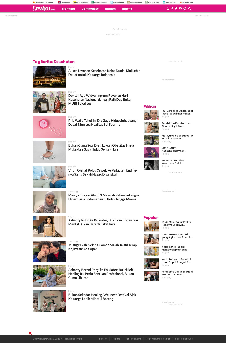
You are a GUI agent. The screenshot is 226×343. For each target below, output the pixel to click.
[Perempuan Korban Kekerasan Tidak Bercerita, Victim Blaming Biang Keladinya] (151, 165)
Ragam (110, 9)
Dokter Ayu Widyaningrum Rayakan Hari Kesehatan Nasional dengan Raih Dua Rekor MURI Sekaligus (100, 99)
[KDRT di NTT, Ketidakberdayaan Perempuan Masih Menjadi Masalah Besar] (151, 152)
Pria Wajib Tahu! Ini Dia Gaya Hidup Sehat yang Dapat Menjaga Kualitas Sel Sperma (102, 122)
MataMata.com (82, 2)
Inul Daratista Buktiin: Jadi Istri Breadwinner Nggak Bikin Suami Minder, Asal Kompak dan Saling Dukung (177, 112)
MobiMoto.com (136, 2)
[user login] (168, 9)
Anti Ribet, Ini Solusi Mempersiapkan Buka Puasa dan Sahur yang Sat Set (177, 248)
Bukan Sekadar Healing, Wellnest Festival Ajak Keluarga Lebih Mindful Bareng (102, 297)
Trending (68, 9)
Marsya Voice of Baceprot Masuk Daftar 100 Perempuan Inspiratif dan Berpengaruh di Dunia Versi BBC (177, 137)
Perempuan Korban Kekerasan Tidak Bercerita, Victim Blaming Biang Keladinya (177, 162)
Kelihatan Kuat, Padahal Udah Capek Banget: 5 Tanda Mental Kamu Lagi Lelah (176, 261)
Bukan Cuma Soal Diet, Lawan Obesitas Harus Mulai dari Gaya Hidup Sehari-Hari (101, 147)
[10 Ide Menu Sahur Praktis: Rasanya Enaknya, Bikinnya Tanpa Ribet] (151, 226)
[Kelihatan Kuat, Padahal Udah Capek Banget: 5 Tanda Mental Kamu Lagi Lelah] (151, 263)
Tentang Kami (133, 338)
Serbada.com (187, 2)
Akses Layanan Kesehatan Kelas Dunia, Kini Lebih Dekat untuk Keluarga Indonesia (104, 73)
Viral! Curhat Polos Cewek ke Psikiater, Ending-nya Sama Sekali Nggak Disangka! (102, 172)
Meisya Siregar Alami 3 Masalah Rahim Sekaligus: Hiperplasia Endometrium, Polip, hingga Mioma (104, 197)
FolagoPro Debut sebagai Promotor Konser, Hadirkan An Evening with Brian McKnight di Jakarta (177, 273)
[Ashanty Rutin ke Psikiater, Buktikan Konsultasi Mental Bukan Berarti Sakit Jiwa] (49, 226)
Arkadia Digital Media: (44, 2)
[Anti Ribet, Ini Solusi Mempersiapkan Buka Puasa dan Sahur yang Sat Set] (151, 251)
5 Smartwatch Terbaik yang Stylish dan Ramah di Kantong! (177, 236)
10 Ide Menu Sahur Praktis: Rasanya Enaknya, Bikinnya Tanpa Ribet (177, 223)
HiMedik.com (171, 2)
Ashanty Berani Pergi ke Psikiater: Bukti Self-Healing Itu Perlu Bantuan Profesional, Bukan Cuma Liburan (101, 274)
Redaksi (116, 338)
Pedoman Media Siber (158, 338)
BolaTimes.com (100, 2)
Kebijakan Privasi (184, 338)
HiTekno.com (118, 2)
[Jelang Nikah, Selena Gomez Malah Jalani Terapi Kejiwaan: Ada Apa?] (49, 251)
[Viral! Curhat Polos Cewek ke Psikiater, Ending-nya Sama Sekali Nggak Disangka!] (49, 177)
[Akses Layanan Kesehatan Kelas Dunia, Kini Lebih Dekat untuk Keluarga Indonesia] (49, 77)
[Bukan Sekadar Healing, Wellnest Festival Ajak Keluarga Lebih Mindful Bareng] (49, 301)
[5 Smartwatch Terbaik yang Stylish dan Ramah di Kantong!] (151, 239)
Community (90, 9)
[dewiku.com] (45, 8)
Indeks (127, 9)
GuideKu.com (153, 2)
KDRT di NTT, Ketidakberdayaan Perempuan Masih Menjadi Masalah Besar (177, 149)
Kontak (103, 338)
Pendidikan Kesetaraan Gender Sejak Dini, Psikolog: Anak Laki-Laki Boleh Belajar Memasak (176, 125)
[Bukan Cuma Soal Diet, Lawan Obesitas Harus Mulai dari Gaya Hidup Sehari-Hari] (49, 152)
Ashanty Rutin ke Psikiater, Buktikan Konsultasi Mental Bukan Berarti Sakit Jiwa (103, 222)
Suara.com (65, 2)
